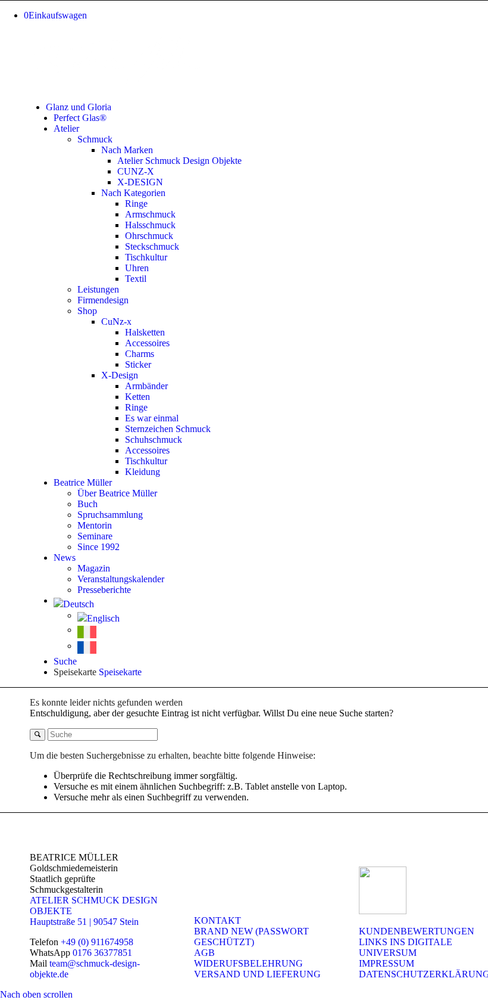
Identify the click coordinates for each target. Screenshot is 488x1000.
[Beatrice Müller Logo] (119, 87)
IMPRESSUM (386, 963)
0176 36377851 (102, 953)
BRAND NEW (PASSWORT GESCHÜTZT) (251, 936)
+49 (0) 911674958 (97, 942)
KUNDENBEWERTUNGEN (416, 931)
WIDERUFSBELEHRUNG (248, 963)
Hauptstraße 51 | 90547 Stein (84, 922)
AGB (204, 953)
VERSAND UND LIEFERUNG (257, 974)
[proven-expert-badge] (382, 911)
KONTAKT (217, 920)
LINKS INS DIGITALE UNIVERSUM (405, 947)
